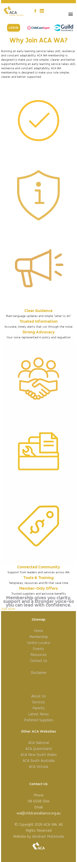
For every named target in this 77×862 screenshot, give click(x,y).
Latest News (38, 714)
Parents (39, 708)
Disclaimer (38, 672)
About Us (38, 696)
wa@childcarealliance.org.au (38, 813)
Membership (38, 636)
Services (38, 702)
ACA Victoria (38, 766)
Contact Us (38, 660)
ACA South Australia (39, 760)
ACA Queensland (38, 748)
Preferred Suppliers (38, 720)
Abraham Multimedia (48, 836)
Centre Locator (38, 642)
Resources (38, 654)
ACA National (38, 742)
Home (38, 630)
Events (38, 648)
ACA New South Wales (39, 754)
